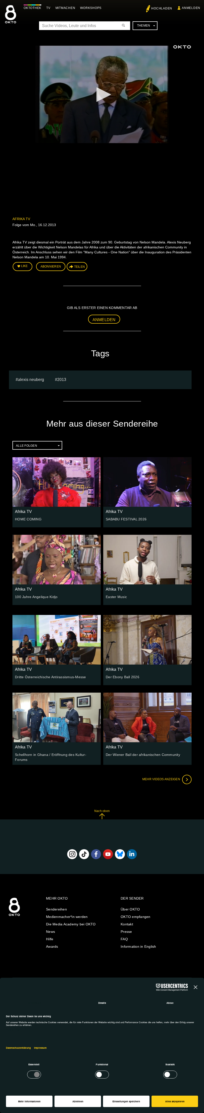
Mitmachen (65, 8)
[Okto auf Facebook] (96, 854)
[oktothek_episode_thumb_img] (56, 482)
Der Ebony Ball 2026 (122, 677)
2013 (61, 379)
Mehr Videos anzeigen (161, 779)
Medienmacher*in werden (67, 917)
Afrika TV (21, 219)
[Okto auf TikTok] (84, 854)
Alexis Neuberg (31, 379)
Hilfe (49, 939)
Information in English (138, 946)
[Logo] (182, 47)
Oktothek (32, 8)
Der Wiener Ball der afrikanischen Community (143, 755)
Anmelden (104, 320)
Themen (143, 25)
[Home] (14, 916)
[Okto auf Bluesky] (120, 854)
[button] (102, 94)
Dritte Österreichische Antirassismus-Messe (50, 677)
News (50, 932)
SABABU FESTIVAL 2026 (126, 519)
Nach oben (102, 811)
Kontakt (127, 924)
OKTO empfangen (136, 917)
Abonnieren (51, 266)
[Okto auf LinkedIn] (132, 854)
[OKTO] (10, 18)
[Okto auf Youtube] (108, 854)
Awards (52, 946)
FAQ (124, 939)
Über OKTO (130, 909)
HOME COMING (28, 519)
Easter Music (116, 597)
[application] (102, 95)
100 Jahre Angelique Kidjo (36, 597)
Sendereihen (56, 909)
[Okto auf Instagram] (72, 854)
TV (48, 8)
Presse (126, 932)
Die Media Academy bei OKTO (71, 924)
